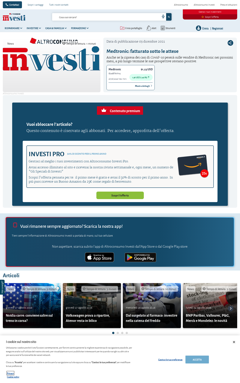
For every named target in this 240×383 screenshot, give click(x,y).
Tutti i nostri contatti (58, 4)
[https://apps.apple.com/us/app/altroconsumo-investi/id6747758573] (99, 257)
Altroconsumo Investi (204, 4)
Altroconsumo (181, 4)
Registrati (217, 28)
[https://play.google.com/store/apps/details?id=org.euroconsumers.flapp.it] (140, 257)
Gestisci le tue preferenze (170, 359)
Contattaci (14, 4)
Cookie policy (13, 377)
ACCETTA (197, 359)
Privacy (10, 373)
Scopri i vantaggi (36, 4)
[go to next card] (230, 308)
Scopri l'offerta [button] (120, 195)
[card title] (32, 305)
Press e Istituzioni (228, 4)
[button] (2, 287)
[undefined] (113, 333)
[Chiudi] (234, 342)
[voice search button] (161, 17)
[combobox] (112, 17)
